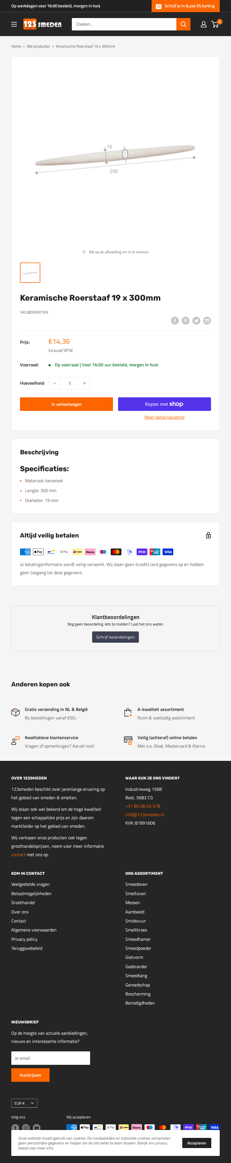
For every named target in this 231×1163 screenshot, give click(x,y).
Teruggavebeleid (26, 948)
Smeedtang (136, 975)
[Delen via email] (207, 320)
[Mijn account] (203, 24)
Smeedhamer (138, 939)
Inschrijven (30, 1075)
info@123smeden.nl (144, 814)
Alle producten (38, 46)
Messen (132, 902)
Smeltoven (135, 893)
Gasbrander (136, 966)
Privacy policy (24, 939)
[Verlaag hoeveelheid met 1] (55, 383)
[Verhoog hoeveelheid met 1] (84, 383)
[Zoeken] (183, 24)
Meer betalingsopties (165, 417)
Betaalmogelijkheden (31, 893)
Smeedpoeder (138, 948)
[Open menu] (14, 24)
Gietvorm (134, 957)
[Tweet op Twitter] (196, 320)
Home (16, 46)
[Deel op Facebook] (175, 320)
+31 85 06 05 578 (142, 806)
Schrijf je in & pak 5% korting (190, 6)
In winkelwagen (67, 404)
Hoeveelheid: (32, 383)
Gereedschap (137, 984)
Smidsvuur (135, 920)
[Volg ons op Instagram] (26, 1128)
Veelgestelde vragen (30, 884)
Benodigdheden (140, 1002)
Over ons (19, 911)
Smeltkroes (136, 929)
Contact (18, 920)
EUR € (19, 1103)
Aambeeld (134, 911)
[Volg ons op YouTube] (37, 1128)
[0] (215, 24)
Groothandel (23, 902)
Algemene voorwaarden (34, 929)
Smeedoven (136, 884)
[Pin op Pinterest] (186, 320)
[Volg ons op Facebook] (15, 1128)
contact (19, 854)
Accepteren (196, 1143)
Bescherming (137, 993)
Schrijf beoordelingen (115, 637)
